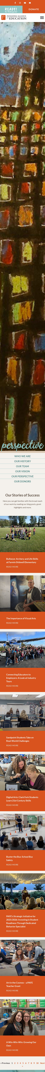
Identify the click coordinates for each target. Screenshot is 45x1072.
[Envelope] (29, 2)
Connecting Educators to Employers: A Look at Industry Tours (21, 678)
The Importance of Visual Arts (21, 618)
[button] (42, 18)
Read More (12, 566)
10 (37, 1063)
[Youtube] (24, 2)
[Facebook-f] (15, 2)
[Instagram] (20, 2)
